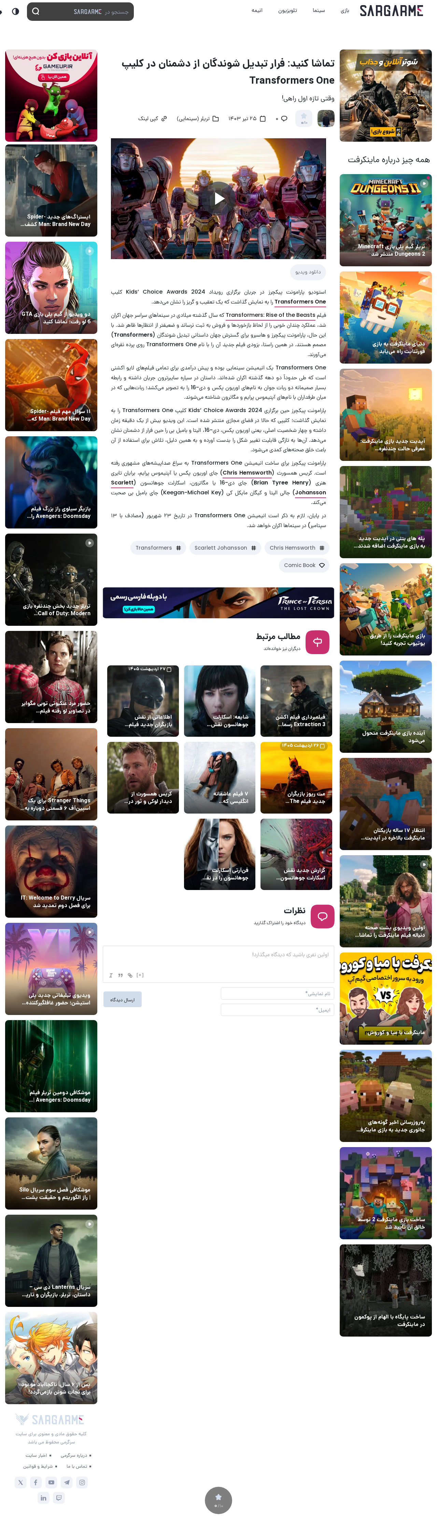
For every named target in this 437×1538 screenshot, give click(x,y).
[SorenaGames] (22, 1419)
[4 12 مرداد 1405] (386, 609)
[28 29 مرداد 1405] (51, 385)
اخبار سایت (36, 1455)
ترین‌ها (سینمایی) (228, 781)
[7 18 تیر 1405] (386, 804)
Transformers (154, 547)
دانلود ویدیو (308, 271)
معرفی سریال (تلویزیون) (64, 788)
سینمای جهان (310, 704)
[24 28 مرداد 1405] (51, 190)
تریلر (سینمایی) (406, 915)
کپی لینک (148, 119)
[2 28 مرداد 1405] (51, 580)
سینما (319, 10)
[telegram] (67, 1482)
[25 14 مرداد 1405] (386, 512)
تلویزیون (287, 10)
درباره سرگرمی (74, 1455)
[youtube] (51, 1482)
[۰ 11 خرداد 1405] (386, 901)
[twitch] (59, 1498)
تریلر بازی (413, 233)
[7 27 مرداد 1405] (51, 774)
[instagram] (82, 1482)
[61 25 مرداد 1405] (51, 1066)
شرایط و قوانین (38, 1466)
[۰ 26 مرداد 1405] (51, 1261)
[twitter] (21, 1482)
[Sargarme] (391, 10)
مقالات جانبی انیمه (69, 1371)
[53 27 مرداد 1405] (51, 677)
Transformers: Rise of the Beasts (270, 315)
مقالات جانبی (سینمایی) (64, 398)
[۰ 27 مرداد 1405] (51, 872)
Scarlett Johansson (221, 547)
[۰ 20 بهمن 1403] (386, 1096)
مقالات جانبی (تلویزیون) (64, 1177)
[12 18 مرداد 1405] (386, 415)
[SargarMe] (58, 1419)
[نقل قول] (120, 975)
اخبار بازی (413, 331)
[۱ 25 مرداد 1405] (51, 1163)
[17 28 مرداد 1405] (51, 482)
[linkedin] (44, 1498)
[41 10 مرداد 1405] (386, 707)
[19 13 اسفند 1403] (386, 999)
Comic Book (299, 565)
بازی (345, 10)
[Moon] (15, 11)
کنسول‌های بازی (73, 982)
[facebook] (36, 1482)
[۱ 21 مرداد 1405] (386, 317)
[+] (140, 974)
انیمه (257, 10)
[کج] (111, 975)
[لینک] (130, 975)
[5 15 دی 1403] (386, 1193)
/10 (304, 122)
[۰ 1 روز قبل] (386, 220)
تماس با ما (77, 1466)
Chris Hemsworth (292, 547)
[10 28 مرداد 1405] (51, 288)
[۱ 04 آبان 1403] (386, 1290)
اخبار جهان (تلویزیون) (66, 885)
